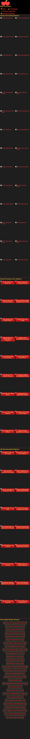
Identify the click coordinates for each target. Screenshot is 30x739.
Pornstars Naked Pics (9, 11)
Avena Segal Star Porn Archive (15, 653)
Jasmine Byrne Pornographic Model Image (15, 666)
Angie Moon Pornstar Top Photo (15, 636)
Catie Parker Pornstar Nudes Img (15, 700)
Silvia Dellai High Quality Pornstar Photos (15, 683)
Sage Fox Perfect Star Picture (15, 639)
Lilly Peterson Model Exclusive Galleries (15, 693)
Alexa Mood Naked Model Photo (15, 673)
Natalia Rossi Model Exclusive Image (15, 676)
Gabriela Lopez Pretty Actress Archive (15, 670)
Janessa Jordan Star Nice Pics (15, 629)
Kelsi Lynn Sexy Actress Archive (15, 633)
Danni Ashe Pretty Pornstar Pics (15, 626)
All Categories (13, 9)
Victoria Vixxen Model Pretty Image (15, 714)
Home (4, 9)
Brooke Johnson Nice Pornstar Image (15, 643)
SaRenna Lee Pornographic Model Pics (15, 623)
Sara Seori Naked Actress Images (15, 646)
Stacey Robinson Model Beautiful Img (15, 703)
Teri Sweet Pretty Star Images (15, 717)
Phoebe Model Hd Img (15, 680)
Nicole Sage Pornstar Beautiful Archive (15, 710)
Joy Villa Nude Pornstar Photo (15, 660)
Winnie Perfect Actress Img (15, 690)
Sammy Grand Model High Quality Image (15, 650)
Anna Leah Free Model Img (15, 697)
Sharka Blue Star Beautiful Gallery (15, 707)
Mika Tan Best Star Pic (15, 687)
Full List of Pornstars (8, 13)
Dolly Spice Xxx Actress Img (15, 663)
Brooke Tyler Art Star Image (15, 656)
